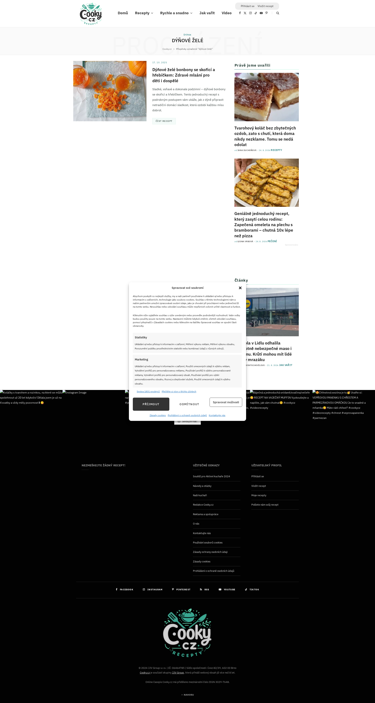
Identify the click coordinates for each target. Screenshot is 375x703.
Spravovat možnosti (226, 402)
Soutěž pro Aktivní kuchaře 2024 (211, 476)
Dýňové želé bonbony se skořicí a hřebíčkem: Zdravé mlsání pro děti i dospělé (183, 75)
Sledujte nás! (189, 421)
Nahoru (188, 694)
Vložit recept (265, 6)
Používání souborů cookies (207, 542)
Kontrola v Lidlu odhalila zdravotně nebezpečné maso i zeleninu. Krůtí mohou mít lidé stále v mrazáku (263, 351)
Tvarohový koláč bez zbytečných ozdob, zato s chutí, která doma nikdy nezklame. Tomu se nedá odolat (265, 136)
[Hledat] (275, 13)
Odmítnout (189, 404)
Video (227, 13)
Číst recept (164, 121)
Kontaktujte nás (217, 415)
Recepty (142, 13)
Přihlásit (247, 6)
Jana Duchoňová (247, 150)
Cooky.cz (145, 672)
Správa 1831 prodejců (148, 391)
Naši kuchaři (200, 495)
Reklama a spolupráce (205, 514)
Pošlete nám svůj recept (265, 504)
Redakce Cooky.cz (203, 504)
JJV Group (178, 672)
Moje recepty (258, 495)
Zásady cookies (158, 415)
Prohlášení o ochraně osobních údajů (187, 415)
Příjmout (151, 404)
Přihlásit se (257, 476)
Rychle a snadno (174, 13)
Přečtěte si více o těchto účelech (179, 391)
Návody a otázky (202, 486)
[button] (240, 288)
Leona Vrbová (245, 241)
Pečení (272, 241)
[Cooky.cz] (90, 15)
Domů (123, 13)
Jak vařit (207, 13)
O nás (196, 523)
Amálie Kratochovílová (251, 365)
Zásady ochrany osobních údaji (210, 552)
